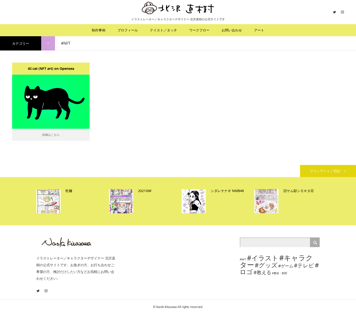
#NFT (243, 259)
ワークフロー (199, 30)
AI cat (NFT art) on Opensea (51, 68)
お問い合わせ (232, 30)
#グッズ (266, 265)
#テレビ (304, 265)
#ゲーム (285, 266)
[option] (71, 201)
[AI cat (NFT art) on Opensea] (51, 101)
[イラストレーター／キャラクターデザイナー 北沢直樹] (178, 8)
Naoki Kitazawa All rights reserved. (179, 307)
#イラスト (263, 257)
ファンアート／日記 (325, 171)
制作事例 (98, 30)
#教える (262, 272)
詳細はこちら (51, 135)
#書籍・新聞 (279, 273)
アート (259, 30)
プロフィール (127, 30)
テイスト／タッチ (163, 30)
